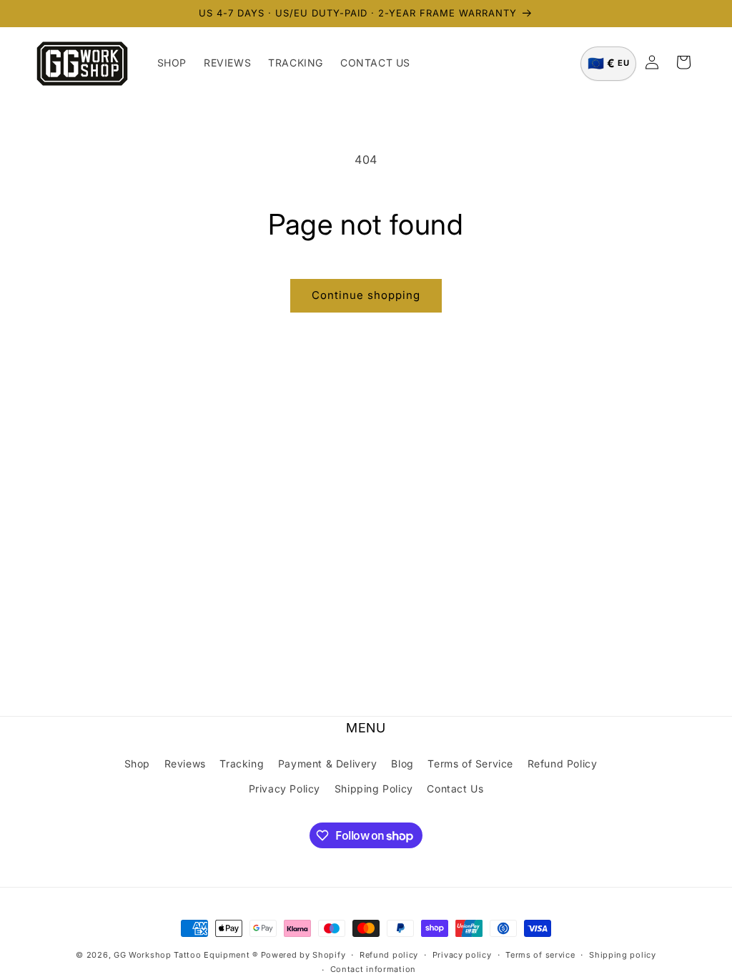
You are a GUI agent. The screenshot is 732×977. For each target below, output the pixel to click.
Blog (402, 763)
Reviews (185, 763)
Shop (137, 763)
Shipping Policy (374, 788)
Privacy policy (462, 955)
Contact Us (455, 788)
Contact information (373, 969)
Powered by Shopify (303, 955)
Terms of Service (470, 763)
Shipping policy (622, 955)
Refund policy (389, 955)
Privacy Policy (284, 788)
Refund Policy (563, 763)
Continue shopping (366, 295)
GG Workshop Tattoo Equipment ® (186, 955)
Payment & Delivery (327, 763)
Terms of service (540, 955)
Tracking (241, 763)
